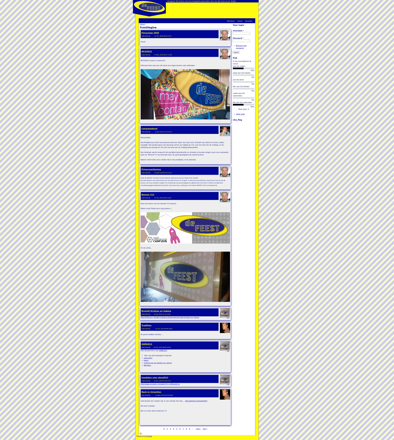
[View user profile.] (225, 40)
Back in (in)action (151, 392)
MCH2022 (146, 51)
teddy (153, 132)
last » (205, 429)
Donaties (248, 21)
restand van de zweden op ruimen (158, 363)
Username (238, 31)
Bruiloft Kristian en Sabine (156, 311)
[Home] (149, 6)
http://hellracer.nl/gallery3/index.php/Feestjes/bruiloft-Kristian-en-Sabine (170, 317)
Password (238, 38)
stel (152, 314)
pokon (153, 328)
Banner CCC (147, 194)
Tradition (146, 325)
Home (142, 24)
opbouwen (148, 358)
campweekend (149, 128)
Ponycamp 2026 (150, 33)
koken (146, 360)
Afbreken (147, 365)
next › (198, 429)
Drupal (149, 436)
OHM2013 (146, 344)
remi (152, 36)
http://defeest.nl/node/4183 (196, 401)
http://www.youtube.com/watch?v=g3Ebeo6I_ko (160, 384)
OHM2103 (163, 351)
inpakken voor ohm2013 (154, 377)
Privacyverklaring (151, 169)
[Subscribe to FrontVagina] (140, 434)
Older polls (240, 114)
